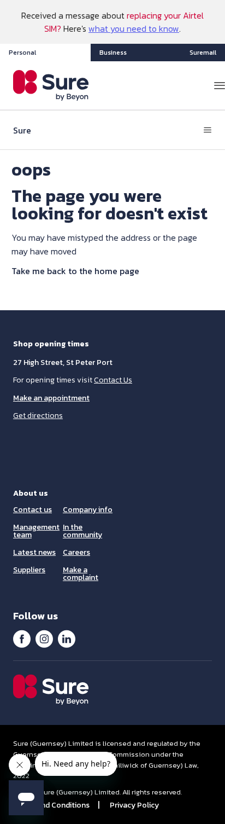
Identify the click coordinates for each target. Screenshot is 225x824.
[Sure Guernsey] (51, 85)
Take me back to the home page (75, 270)
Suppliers (29, 570)
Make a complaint (80, 573)
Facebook (22, 638)
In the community (82, 531)
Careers (76, 552)
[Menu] (219, 85)
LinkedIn (66, 638)
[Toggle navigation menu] (207, 130)
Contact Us (113, 380)
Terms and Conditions (51, 805)
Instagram (44, 638)
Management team (36, 531)
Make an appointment (51, 398)
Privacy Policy (134, 805)
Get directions (38, 415)
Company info (87, 509)
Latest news (34, 552)
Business (113, 52)
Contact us (32, 509)
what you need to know (133, 28)
